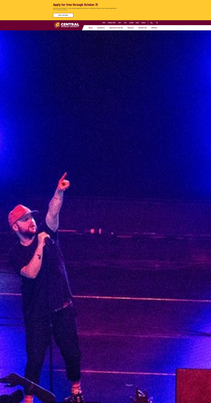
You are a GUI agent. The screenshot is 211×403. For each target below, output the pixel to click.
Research (131, 28)
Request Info (112, 22)
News (137, 22)
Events (143, 22)
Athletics (154, 28)
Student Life (142, 28)
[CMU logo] (68, 23)
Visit (119, 22)
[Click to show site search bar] (156, 22)
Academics (101, 28)
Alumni (131, 22)
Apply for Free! (63, 15)
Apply (104, 22)
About (91, 28)
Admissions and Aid (116, 28)
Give (125, 22)
